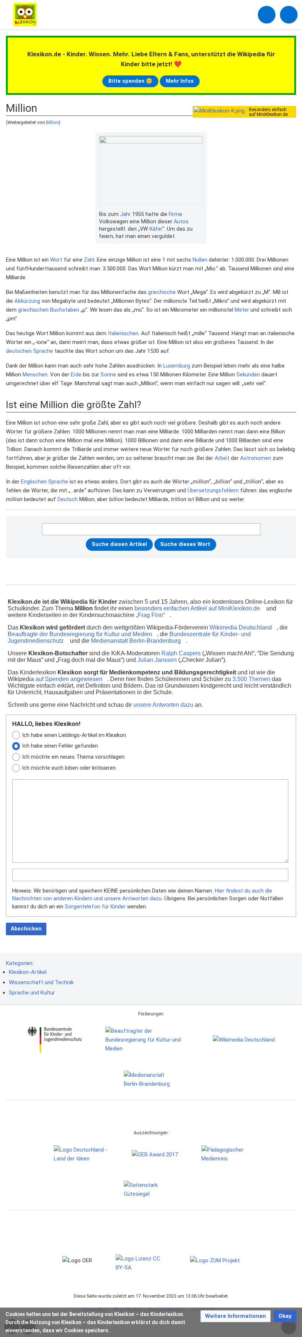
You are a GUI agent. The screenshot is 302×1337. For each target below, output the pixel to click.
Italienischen (123, 333)
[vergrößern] (199, 214)
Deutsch (67, 499)
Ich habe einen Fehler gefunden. (60, 745)
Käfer (156, 229)
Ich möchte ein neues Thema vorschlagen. (74, 756)
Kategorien (19, 963)
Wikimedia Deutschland (241, 627)
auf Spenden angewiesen (68, 679)
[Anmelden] (266, 15)
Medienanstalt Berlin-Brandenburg (136, 641)
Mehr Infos (180, 81)
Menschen (35, 374)
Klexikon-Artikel (27, 972)
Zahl (89, 259)
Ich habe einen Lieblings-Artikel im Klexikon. (74, 735)
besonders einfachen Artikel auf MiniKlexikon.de (197, 608)
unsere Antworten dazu (163, 705)
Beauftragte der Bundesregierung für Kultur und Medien (80, 634)
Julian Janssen (157, 660)
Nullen (200, 259)
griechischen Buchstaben (48, 309)
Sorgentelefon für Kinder (95, 906)
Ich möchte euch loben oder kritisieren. (69, 768)
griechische (162, 292)
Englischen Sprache (44, 481)
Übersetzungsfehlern (213, 490)
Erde (76, 374)
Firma (175, 214)
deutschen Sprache (29, 351)
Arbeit (222, 458)
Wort (56, 259)
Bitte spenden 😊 (130, 81)
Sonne (108, 374)
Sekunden (248, 374)
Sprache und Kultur (32, 992)
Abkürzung (27, 301)
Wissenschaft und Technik (41, 982)
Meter (242, 309)
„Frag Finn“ (150, 615)
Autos (181, 221)
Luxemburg (176, 365)
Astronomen (255, 458)
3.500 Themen (251, 679)
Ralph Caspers (181, 653)
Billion (52, 122)
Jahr (125, 214)
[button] (235, 1316)
